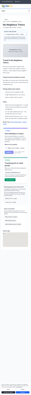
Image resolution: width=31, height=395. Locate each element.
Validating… (9, 152)
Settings (22, 389)
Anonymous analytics (8, 392)
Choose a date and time (10, 31)
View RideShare (10, 180)
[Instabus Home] (7, 6)
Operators (17, 1)
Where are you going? (11, 144)
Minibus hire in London (11, 198)
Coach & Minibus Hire (7, 1)
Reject (8, 389)
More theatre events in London (13, 224)
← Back (5, 19)
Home (3, 11)
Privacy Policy (19, 387)
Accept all (23, 392)
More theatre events (10, 220)
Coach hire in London (10, 202)
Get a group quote (16, 122)
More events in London (11, 216)
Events (8, 21)
